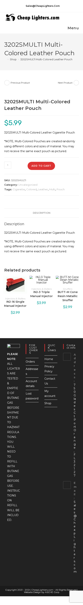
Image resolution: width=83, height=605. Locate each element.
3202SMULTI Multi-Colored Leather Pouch (46, 59)
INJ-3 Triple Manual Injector (41, 294)
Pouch (61, 189)
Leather (43, 189)
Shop (47, 403)
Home (48, 359)
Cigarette (19, 189)
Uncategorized (27, 184)
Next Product (65, 82)
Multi (52, 189)
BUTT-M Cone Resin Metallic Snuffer (68, 296)
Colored (31, 189)
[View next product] (76, 82)
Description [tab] (41, 212)
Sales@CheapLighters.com (75, 536)
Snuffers (67, 288)
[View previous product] (7, 82)
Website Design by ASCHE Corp (41, 592)
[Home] (5, 59)
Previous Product (20, 82)
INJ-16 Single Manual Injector (15, 304)
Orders (30, 361)
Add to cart (41, 165)
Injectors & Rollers (15, 298)
